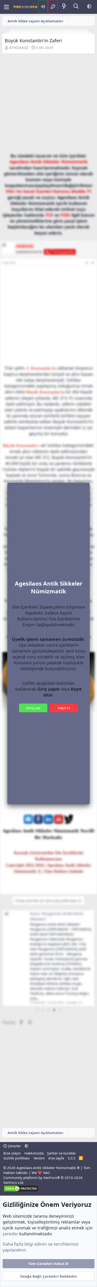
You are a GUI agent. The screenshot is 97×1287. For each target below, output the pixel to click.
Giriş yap (33, 707)
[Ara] (76, 6)
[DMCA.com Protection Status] (21, 1190)
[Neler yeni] (64, 6)
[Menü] (6, 7)
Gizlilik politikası (16, 1158)
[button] (89, 6)
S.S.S (71, 1158)
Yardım (39, 1158)
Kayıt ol (64, 707)
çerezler (10, 1233)
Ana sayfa (56, 1158)
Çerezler (14, 1145)
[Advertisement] (48, 104)
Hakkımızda (34, 1153)
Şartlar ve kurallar (61, 1153)
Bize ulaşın (12, 1153)
